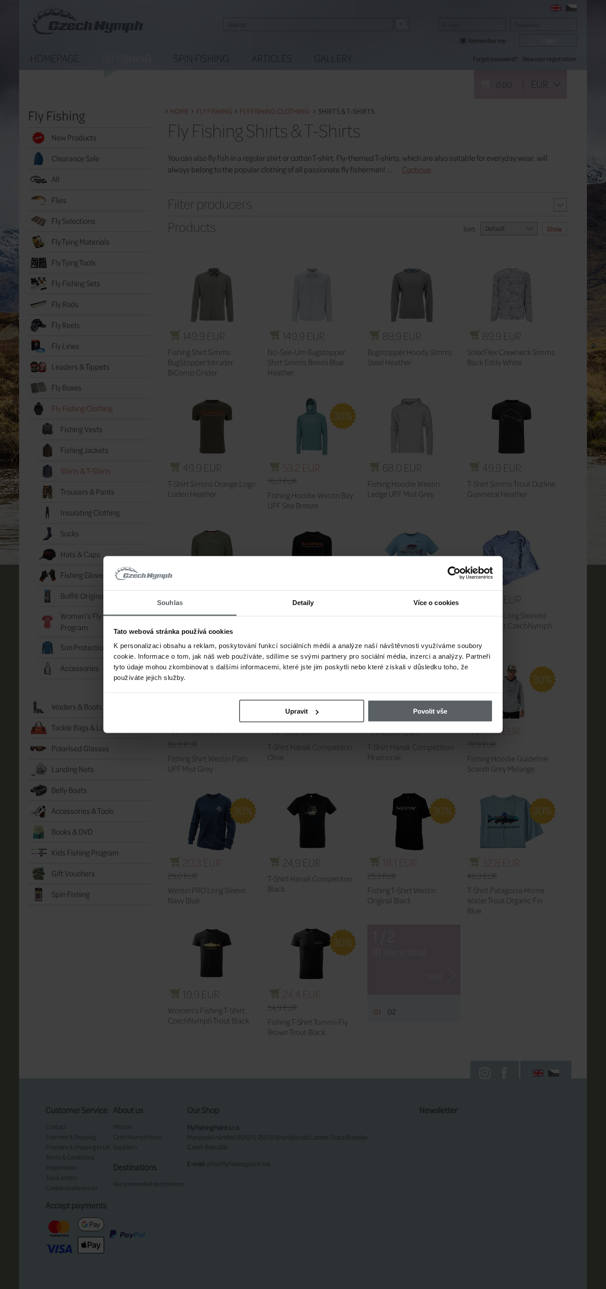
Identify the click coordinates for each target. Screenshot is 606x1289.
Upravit (296, 711)
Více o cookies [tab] (436, 602)
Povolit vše (430, 711)
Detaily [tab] (303, 602)
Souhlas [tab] (170, 602)
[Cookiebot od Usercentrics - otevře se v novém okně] (454, 573)
